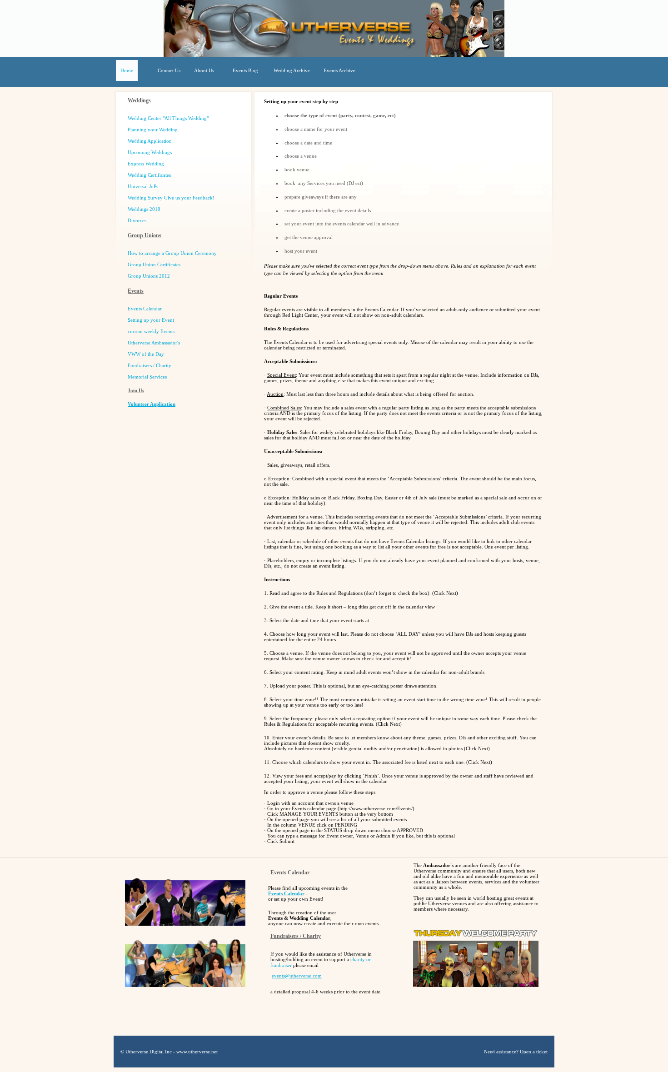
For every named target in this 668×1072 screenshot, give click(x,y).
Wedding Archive (292, 70)
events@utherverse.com (297, 975)
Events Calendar (286, 893)
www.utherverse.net (197, 1051)
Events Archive (339, 70)
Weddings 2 (143, 209)
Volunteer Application (151, 404)
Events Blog (245, 70)
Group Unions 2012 (149, 276)
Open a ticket (534, 1051)
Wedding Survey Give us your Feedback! (171, 197)
